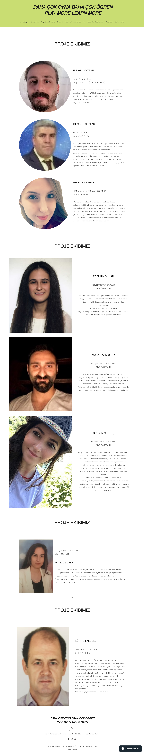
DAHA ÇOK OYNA (52, 7)
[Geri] (9, 566)
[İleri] (135, 566)
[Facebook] (69, 739)
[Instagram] (72, 739)
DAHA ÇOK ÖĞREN (92, 7)
